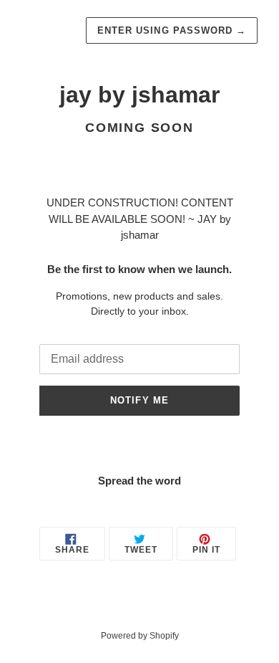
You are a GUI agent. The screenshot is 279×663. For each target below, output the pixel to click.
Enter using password (171, 30)
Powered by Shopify (140, 636)
